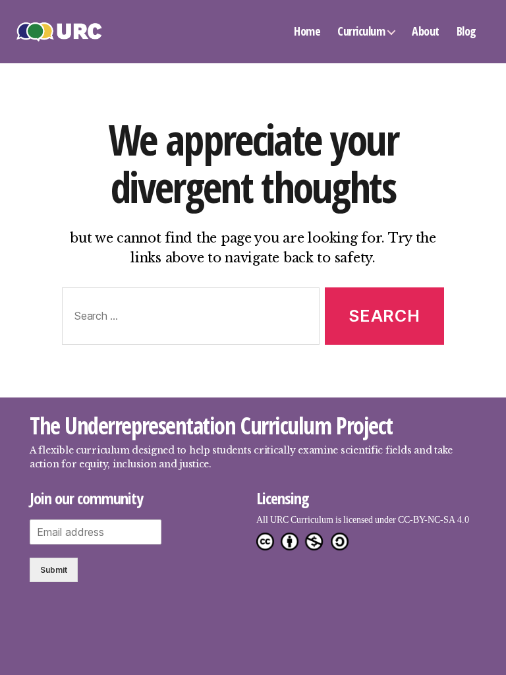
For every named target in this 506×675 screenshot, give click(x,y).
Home (307, 31)
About (425, 31)
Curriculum (361, 31)
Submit (53, 570)
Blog (466, 31)
